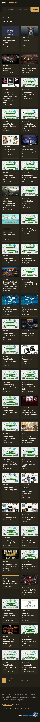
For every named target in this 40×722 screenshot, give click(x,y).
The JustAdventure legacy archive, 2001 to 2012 (16, 708)
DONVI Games (7, 705)
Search (35, 9)
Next (27, 681)
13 (22, 681)
